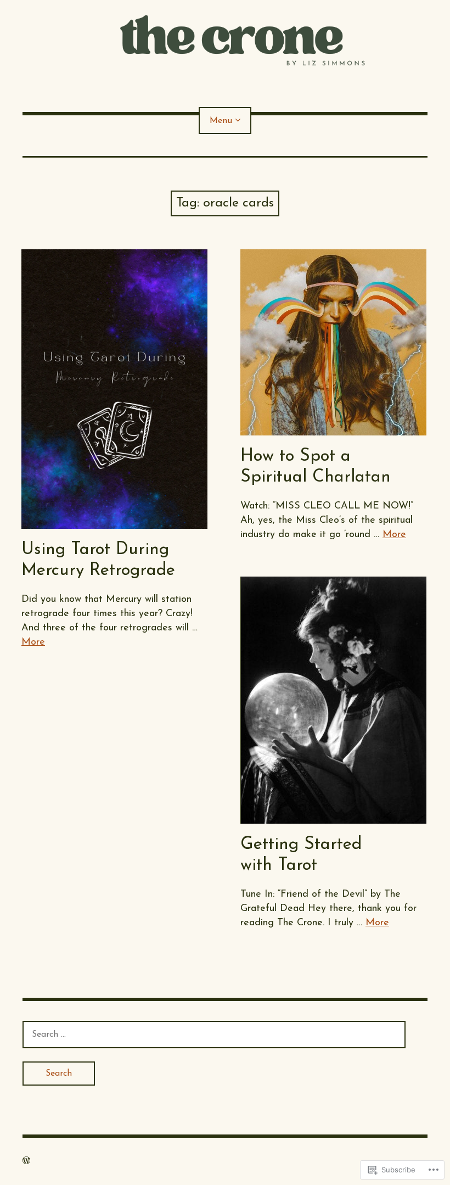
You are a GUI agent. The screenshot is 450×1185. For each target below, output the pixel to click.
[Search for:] (214, 1034)
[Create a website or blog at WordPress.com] (26, 1161)
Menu (221, 120)
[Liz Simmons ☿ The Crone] (225, 39)
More (33, 642)
